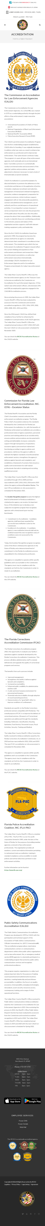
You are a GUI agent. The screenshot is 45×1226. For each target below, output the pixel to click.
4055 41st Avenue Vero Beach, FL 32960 (23, 7)
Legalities (7, 1184)
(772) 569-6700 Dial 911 (24, 2)
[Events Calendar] (39, 1214)
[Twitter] (22, 1214)
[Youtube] (27, 1214)
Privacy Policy (16, 1184)
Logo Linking (25, 1184)
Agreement (34, 1184)
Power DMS (23, 1121)
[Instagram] (31, 1214)
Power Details (23, 1124)
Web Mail (23, 1127)
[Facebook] (35, 1214)
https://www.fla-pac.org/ (13, 870)
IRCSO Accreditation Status (27, 336)
